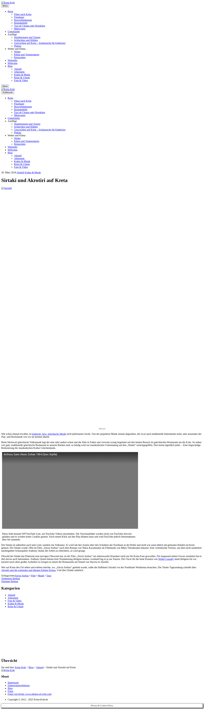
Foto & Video (21, 80)
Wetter (17, 51)
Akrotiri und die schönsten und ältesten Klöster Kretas (28, 570)
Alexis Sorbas (22, 575)
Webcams (12, 63)
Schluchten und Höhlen (26, 40)
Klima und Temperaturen (26, 54)
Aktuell (18, 69)
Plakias (17, 46)
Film (33, 575)
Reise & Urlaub (22, 77)
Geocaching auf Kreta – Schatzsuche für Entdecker (40, 43)
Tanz (48, 575)
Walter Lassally (166, 559)
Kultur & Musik (22, 74)
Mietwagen (19, 28)
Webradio (12, 60)
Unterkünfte (14, 31)
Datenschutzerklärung (19, 685)
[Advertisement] (97, 633)
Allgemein (19, 71)
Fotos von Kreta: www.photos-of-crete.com (29, 694)
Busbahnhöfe (20, 23)
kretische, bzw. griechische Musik (49, 434)
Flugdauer (19, 17)
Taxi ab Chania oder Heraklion (29, 25)
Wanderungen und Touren (27, 37)
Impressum (13, 682)
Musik (41, 575)
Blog (10, 66)
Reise (10, 11)
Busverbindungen (23, 20)
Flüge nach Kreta (22, 14)
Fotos (10, 691)
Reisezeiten (20, 57)
